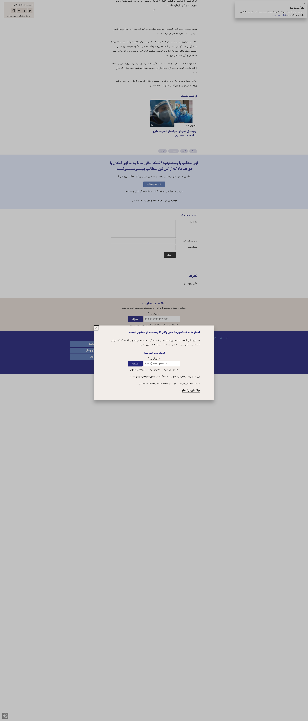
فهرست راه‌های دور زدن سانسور (141, 377)
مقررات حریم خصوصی (137, 370)
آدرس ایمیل (154, 358)
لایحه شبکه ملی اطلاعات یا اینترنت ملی (152, 384)
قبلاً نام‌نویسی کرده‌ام (191, 391)
